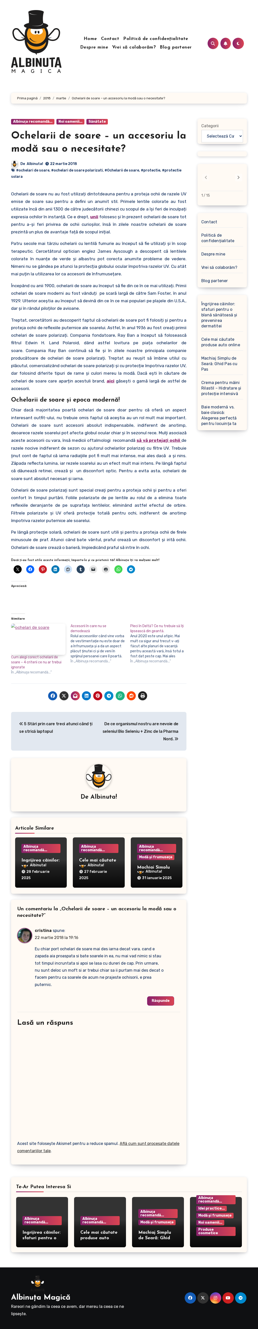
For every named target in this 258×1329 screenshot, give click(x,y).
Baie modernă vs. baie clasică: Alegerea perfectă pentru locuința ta (219, 415)
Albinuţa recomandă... (32, 121)
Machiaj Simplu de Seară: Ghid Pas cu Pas (219, 364)
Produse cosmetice (208, 1231)
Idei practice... (211, 1208)
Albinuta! (35, 164)
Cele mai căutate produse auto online (220, 342)
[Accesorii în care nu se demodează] (100, 644)
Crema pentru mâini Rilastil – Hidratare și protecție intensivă (221, 388)
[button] (238, 177)
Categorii (210, 125)
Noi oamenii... (70, 121)
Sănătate (97, 121)
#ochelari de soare (32, 170)
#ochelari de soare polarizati (77, 170)
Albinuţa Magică (40, 1298)
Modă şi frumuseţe (155, 857)
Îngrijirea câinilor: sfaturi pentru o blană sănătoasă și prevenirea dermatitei (219, 315)
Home (90, 39)
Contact (110, 39)
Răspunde (161, 1001)
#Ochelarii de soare (122, 170)
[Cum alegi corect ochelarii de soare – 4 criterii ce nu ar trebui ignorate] (38, 639)
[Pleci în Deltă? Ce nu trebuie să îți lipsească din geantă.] (160, 644)
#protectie (150, 170)
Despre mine (94, 47)
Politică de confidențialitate (155, 39)
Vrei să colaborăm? (134, 47)
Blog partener (176, 47)
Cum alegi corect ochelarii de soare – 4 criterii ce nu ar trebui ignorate (36, 662)
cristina (43, 930)
